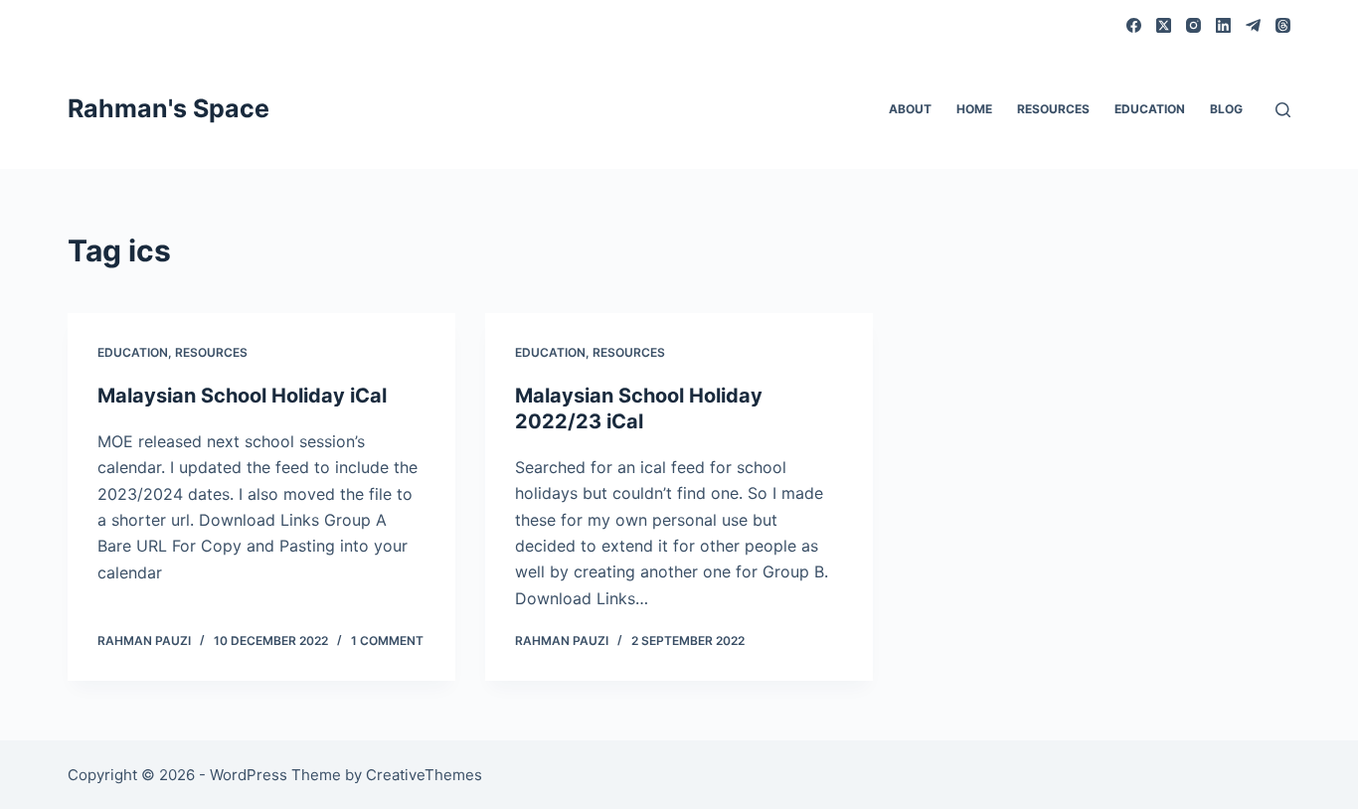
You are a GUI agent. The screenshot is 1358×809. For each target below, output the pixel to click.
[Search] (1282, 109)
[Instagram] (1193, 25)
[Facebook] (1133, 25)
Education (1149, 108)
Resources (1053, 108)
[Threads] (1282, 25)
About (910, 108)
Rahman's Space (168, 108)
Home (974, 108)
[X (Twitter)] (1163, 25)
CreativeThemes (424, 774)
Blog (1226, 108)
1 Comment (387, 640)
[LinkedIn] (1223, 25)
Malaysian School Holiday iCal (242, 395)
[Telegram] (1253, 25)
